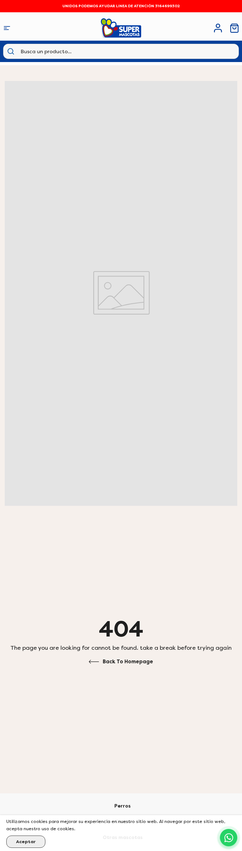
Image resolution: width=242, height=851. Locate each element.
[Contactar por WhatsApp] (228, 837)
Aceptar (26, 841)
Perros (122, 806)
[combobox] (52, 51)
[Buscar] (10, 51)
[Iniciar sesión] (218, 28)
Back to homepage (128, 662)
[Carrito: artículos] (234, 28)
